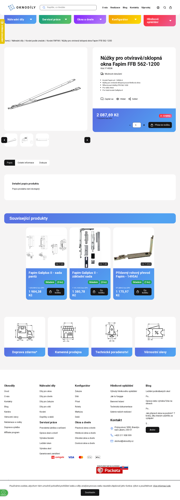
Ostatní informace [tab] (26, 162)
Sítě (77, 396)
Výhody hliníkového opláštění (123, 391)
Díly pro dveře (46, 396)
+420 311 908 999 (123, 435)
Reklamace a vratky (13, 422)
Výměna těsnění (47, 438)
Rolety (78, 406)
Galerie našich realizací (120, 412)
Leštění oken (45, 443)
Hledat (44, 7)
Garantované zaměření (50, 453)
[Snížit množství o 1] (130, 125)
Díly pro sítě (45, 406)
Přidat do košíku (162, 125)
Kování (43, 412)
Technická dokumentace (121, 406)
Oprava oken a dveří (49, 433)
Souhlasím (90, 492)
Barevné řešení (117, 401)
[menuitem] (20, 19)
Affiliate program (11, 432)
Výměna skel (45, 448)
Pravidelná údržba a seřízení (53, 428)
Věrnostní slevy (11, 417)
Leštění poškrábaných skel (158, 391)
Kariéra (7, 412)
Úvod (6, 391)
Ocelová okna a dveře (85, 443)
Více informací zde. (162, 486)
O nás (105, 7)
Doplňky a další (47, 417)
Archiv (152, 430)
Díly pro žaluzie (47, 401)
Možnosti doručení (113, 74)
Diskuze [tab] (43, 162)
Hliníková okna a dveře (85, 433)
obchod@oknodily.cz (124, 441)
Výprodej (145, 7)
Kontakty (134, 7)
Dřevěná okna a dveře (85, 438)
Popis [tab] (9, 162)
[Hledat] (164, 7)
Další (77, 417)
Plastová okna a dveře (85, 428)
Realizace (115, 7)
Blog (125, 7)
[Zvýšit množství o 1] (144, 125)
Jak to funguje (116, 396)
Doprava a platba (12, 427)
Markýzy (79, 412)
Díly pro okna (46, 391)
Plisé (77, 401)
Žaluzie (78, 391)
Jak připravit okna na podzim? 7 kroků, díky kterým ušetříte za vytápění (160, 415)
